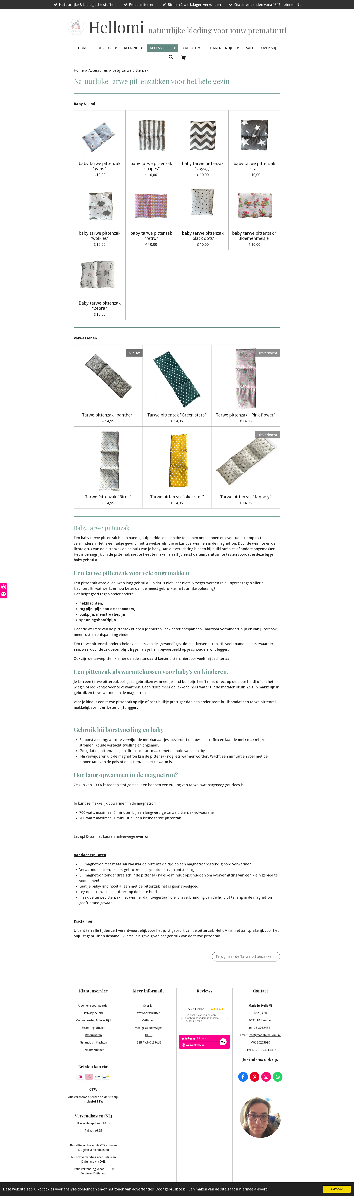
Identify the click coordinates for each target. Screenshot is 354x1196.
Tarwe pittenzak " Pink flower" (246, 415)
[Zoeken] (171, 57)
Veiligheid (148, 1020)
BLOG (148, 1035)
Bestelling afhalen (93, 1028)
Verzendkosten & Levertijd (93, 1020)
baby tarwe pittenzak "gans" (99, 166)
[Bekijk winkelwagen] (183, 57)
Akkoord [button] (336, 1189)
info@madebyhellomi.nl (265, 1035)
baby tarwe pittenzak (130, 70)
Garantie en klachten (93, 1042)
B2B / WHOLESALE (149, 1042)
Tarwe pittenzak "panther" (108, 415)
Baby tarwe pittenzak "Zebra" (100, 306)
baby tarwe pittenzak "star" (254, 166)
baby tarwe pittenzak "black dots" (203, 236)
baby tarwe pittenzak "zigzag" (203, 166)
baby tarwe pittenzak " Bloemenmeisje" (254, 236)
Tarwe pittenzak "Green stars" (177, 415)
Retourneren (93, 1035)
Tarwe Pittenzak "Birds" (108, 496)
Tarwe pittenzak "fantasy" (246, 496)
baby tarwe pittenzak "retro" (151, 236)
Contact (260, 990)
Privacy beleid (93, 1013)
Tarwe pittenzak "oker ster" (177, 496)
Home (79, 70)
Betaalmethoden (93, 1050)
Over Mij (149, 1005)
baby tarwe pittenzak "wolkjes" (99, 236)
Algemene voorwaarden (93, 1005)
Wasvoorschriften (148, 1013)
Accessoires (98, 70)
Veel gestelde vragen (148, 1028)
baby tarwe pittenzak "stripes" (151, 166)
